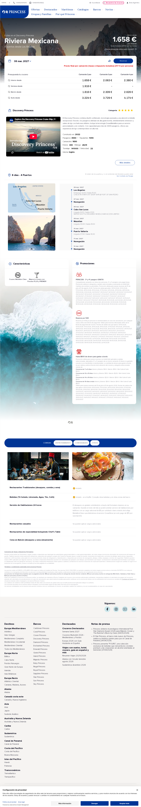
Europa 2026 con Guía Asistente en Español (71, 642)
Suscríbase (96, 3)
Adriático (8, 632)
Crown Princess (39, 635)
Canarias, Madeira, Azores (15, 685)
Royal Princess (39, 670)
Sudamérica (9, 737)
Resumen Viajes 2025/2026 (74, 656)
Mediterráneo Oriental (13, 646)
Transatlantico (10, 773)
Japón (6, 711)
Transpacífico (9, 777)
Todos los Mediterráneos (14, 649)
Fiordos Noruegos (11, 663)
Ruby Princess (39, 663)
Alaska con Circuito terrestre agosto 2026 (74, 660)
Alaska (7, 692)
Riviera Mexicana (11, 755)
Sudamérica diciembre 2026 (74, 665)
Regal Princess (39, 667)
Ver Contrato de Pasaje (125, 176)
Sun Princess (38, 681)
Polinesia (8, 766)
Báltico (7, 656)
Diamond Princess (40, 642)
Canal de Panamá (11, 744)
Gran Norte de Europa (13, 667)
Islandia (7, 671)
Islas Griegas (9, 635)
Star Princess (38, 677)
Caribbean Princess (41, 628)
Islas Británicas (10, 674)
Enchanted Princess (41, 646)
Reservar (123, 61)
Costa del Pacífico (11, 751)
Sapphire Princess (40, 674)
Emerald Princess (40, 649)
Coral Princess (39, 632)
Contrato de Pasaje (128, 579)
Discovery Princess (41, 639)
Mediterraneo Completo (14, 639)
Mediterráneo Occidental (14, 642)
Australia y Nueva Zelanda (15, 722)
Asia (6, 707)
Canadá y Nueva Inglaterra (15, 700)
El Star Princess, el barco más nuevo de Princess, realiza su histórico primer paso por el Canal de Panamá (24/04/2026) (113, 638)
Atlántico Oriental (11, 681)
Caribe (7, 729)
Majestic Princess (40, 660)
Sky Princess (38, 684)
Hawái (6, 762)
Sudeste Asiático (11, 714)
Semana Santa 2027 (70, 632)
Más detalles (125, 162)
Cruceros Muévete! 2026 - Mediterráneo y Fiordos (73, 636)
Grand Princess (39, 653)
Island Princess (39, 656)
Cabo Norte (9, 660)
